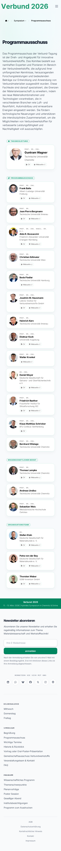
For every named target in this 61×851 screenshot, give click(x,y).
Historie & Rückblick (14, 746)
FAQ (6, 765)
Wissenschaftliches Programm (19, 780)
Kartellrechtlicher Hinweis (30, 831)
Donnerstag (10, 713)
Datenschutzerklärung (31, 826)
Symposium (19, 20)
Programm (8, 775)
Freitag (7, 718)
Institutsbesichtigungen (16, 803)
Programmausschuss (41, 20)
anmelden (30, 651)
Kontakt (30, 836)
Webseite (39, 164)
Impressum (31, 841)
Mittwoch (8, 709)
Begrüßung (9, 733)
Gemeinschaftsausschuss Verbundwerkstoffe (27, 756)
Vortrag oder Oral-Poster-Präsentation (23, 751)
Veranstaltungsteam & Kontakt (19, 760)
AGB (31, 822)
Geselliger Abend (12, 798)
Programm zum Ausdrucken (18, 807)
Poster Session (11, 793)
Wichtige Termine (13, 742)
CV (29, 164)
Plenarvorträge (11, 789)
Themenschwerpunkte (15, 784)
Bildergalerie (11, 704)
